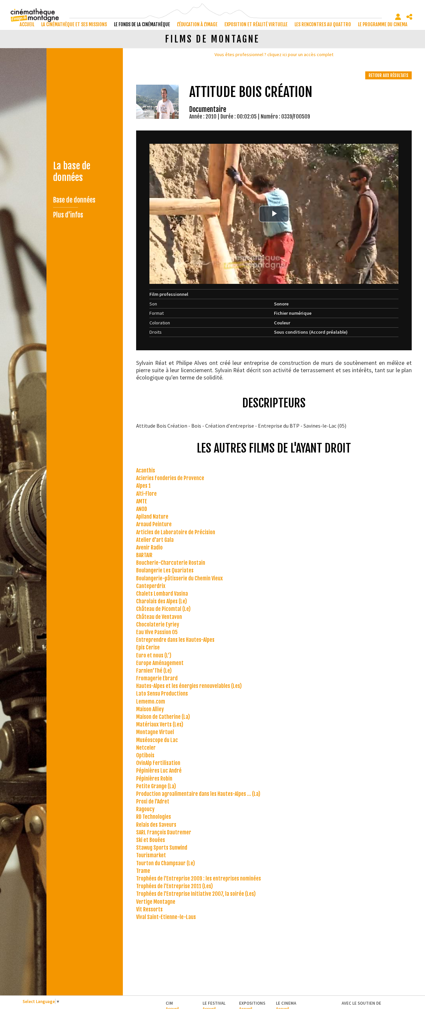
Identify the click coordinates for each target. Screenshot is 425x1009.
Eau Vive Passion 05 (157, 632)
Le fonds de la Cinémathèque (142, 24)
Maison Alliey (150, 709)
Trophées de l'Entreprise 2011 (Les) (174, 886)
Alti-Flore (146, 493)
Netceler (146, 747)
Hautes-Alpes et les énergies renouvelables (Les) (189, 686)
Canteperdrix (150, 586)
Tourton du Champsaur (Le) (165, 863)
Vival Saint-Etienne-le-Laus (166, 917)
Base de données (74, 200)
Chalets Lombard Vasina (162, 593)
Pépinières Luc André (159, 770)
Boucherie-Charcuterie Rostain (170, 562)
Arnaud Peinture (154, 524)
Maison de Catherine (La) (163, 717)
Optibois (145, 755)
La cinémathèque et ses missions (74, 24)
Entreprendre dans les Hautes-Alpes (175, 639)
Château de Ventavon (159, 617)
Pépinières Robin (154, 778)
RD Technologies (153, 816)
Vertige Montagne (155, 901)
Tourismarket (151, 855)
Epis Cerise (148, 647)
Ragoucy (145, 809)
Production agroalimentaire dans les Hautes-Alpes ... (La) (198, 794)
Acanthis (145, 470)
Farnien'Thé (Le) (154, 670)
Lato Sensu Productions (162, 693)
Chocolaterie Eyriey (157, 624)
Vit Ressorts (149, 909)
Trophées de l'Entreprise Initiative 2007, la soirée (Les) (196, 893)
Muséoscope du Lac (157, 740)
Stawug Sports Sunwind (161, 847)
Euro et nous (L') (153, 655)
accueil (27, 24)
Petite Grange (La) (156, 786)
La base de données (71, 171)
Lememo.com (150, 701)
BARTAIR (144, 555)
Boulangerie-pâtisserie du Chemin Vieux (179, 578)
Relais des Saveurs (156, 824)
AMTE (141, 501)
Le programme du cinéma (382, 24)
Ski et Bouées (150, 840)
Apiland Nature (152, 516)
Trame (143, 871)
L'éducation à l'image (197, 24)
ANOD (141, 509)
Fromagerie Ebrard (157, 678)
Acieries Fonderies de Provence (170, 478)
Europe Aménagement (160, 663)
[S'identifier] (398, 17)
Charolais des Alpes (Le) (161, 601)
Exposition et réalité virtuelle (256, 24)
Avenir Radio (149, 547)
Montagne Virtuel (155, 732)
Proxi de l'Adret (152, 801)
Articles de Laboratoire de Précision (175, 532)
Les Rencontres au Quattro (323, 24)
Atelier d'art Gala (155, 540)
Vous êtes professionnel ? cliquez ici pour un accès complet (273, 54)
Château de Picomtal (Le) (163, 609)
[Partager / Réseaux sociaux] (409, 17)
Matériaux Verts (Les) (159, 724)
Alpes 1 (143, 485)
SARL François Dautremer (163, 832)
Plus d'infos (68, 215)
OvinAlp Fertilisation (158, 763)
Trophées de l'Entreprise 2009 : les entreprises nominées (198, 878)
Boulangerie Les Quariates (165, 570)
